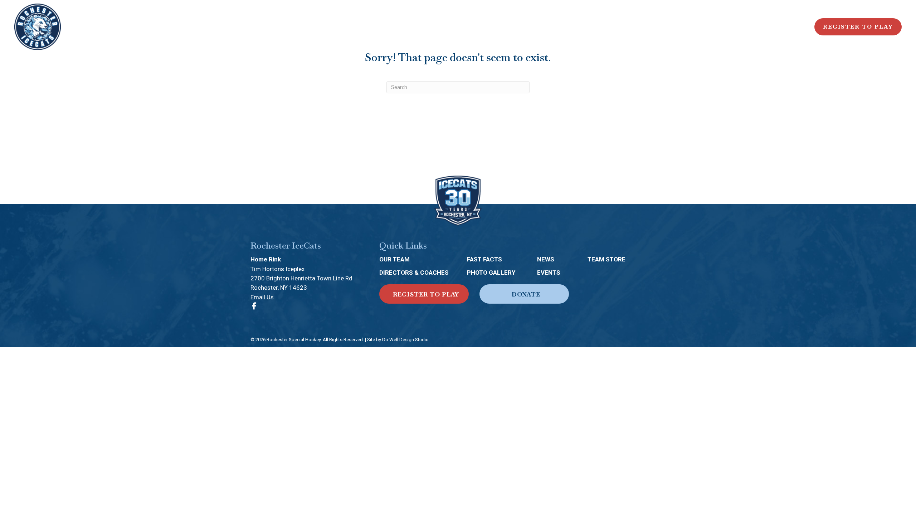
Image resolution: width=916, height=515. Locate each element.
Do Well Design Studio (405, 339)
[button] (424, 294)
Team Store (606, 259)
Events (548, 272)
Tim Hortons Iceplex (277, 269)
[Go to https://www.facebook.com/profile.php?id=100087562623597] (254, 306)
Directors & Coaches (414, 272)
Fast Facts (484, 259)
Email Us (262, 297)
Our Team (394, 259)
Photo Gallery (491, 272)
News (545, 259)
